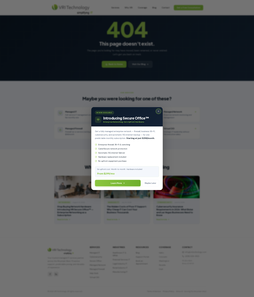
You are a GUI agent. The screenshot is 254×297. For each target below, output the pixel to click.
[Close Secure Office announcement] (158, 111)
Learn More (116, 183)
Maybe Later (150, 183)
